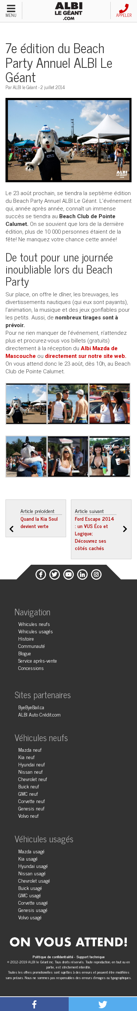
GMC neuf (28, 793)
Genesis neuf (31, 808)
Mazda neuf (30, 749)
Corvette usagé (33, 902)
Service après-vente (37, 660)
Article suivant (94, 529)
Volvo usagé (30, 917)
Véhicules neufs (34, 623)
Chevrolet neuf (32, 778)
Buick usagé (30, 887)
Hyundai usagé (33, 865)
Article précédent (39, 518)
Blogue (24, 653)
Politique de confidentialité (53, 956)
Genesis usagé (32, 909)
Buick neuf (28, 786)
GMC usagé (29, 895)
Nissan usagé (32, 873)
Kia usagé (28, 858)
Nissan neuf (30, 771)
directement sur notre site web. (85, 356)
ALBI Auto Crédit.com (39, 714)
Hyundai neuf (31, 764)
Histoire (26, 638)
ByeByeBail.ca (31, 707)
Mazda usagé (31, 851)
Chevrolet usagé (34, 880)
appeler (124, 15)
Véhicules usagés (35, 631)
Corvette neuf (31, 800)
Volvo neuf (28, 815)
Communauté (31, 645)
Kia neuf (26, 756)
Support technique (90, 956)
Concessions (31, 667)
